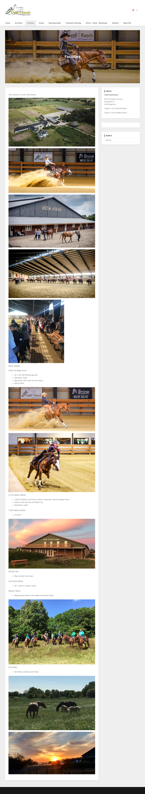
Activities (18, 23)
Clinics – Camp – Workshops (96, 23)
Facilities (30, 23)
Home (8, 23)
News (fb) (127, 23)
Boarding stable (55, 23)
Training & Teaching (73, 23)
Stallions (115, 23)
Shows (41, 23)
